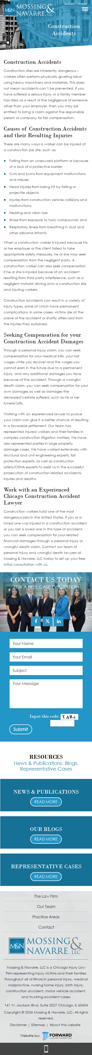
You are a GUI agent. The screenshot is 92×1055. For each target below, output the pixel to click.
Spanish (69, 3)
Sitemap (38, 1024)
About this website (65, 1024)
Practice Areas (46, 916)
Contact (46, 927)
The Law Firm (46, 896)
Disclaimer (18, 1024)
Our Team (46, 906)
